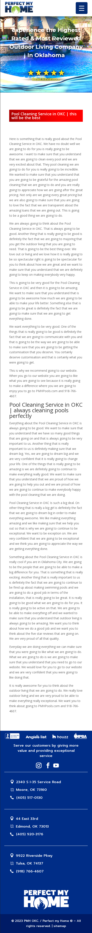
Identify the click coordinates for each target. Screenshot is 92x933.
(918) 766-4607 (30, 871)
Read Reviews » (46, 79)
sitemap (59, 926)
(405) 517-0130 (29, 797)
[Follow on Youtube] (54, 765)
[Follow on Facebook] (46, 765)
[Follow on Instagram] (37, 765)
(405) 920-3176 (29, 834)
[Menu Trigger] (82, 8)
